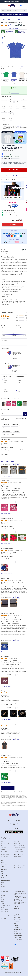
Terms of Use (17, 974)
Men (2, 897)
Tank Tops (3, 847)
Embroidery (14, 427)
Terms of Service (18, 939)
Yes (14, 464)
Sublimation (16, 431)
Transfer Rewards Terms (20, 943)
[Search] (25, 10)
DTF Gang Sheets (18, 851)
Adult (2, 893)
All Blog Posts (17, 933)
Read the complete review (7, 461)
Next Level (3, 913)
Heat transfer (6, 427)
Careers (16, 925)
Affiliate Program (18, 929)
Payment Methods (18, 919)
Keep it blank (6, 434)
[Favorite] (5, 36)
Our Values (16, 927)
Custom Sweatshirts (19, 862)
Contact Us (16, 908)
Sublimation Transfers (19, 847)
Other (12, 434)
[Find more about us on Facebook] (11, 824)
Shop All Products (5, 918)
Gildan (2, 907)
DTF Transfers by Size (19, 845)
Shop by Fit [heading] (4, 891)
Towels (2, 882)
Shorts (2, 866)
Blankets (3, 886)
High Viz (3, 877)
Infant (2, 903)
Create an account (5, 164)
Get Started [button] (12, 224)
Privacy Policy (17, 937)
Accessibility (17, 941)
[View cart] (25, 5)
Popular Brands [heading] (5, 905)
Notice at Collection (19, 948)
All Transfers (17, 841)
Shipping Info (17, 915)
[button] (2, 5)
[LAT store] (18, 25)
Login (22, 5)
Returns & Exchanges (19, 917)
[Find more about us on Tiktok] (17, 824)
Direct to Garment (7, 431)
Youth (2, 899)
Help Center (17, 906)
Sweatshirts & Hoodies (6, 843)
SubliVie (19, 126)
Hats (2, 871)
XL (24, 99)
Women (3, 895)
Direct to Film (6, 424)
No (18, 464)
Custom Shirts (17, 856)
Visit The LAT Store (13, 28)
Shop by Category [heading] (6, 838)
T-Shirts (3, 841)
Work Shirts (4, 851)
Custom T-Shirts (18, 858)
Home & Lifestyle (5, 880)
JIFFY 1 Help (17, 910)
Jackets (3, 849)
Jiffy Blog (16, 931)
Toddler (3, 901)
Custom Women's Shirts (20, 865)
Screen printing (15, 424)
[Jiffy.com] (12, 5)
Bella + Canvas (4, 909)
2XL (4, 111)
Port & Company (5, 915)
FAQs (15, 912)
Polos (2, 845)
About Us (16, 923)
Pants (2, 862)
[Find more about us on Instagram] (14, 824)
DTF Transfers (17, 843)
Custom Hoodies (18, 860)
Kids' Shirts (3, 858)
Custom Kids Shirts (18, 864)
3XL (10, 111)
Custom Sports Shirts (19, 867)
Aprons (2, 884)
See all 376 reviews (8, 788)
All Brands (3, 917)
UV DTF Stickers (18, 849)
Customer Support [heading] (19, 891)
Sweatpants (4, 864)
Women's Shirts (5, 856)
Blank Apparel (4, 840)
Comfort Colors (4, 911)
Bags (2, 873)
